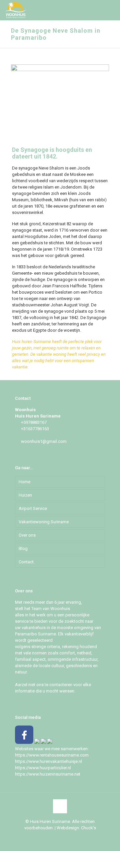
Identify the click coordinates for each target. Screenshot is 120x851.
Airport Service (33, 508)
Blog (23, 548)
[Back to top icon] (60, 806)
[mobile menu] (111, 10)
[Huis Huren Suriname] (15, 10)
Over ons (27, 535)
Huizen (25, 495)
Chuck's (88, 827)
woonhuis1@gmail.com (44, 441)
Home (24, 481)
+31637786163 (35, 428)
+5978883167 (34, 422)
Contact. (27, 561)
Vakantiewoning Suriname (44, 521)
